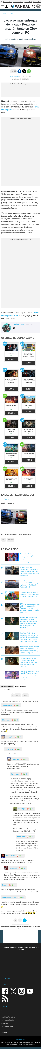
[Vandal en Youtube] (29, 991)
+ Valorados (20, 686)
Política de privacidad (8, 1020)
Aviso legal (5, 1023)
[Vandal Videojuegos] (20, 6)
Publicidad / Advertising (8, 1017)
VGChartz (4, 1032)
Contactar (4, 1014)
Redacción (5, 1011)
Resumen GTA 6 (7, 2)
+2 (26, 759)
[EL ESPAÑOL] (38, 6)
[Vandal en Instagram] (21, 991)
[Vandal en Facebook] (5, 991)
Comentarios (7, 686)
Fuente (6, 499)
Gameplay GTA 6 (18, 2)
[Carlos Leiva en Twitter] (14, 328)
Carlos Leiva (14, 76)
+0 (19, 705)
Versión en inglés (20, 1039)
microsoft (11, 540)
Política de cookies (7, 1026)
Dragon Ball (28, 2)
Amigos (7, 690)
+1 (20, 737)
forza (3, 540)
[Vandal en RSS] (5, 998)
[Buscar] (34, 6)
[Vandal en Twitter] (13, 991)
